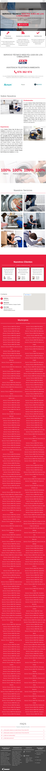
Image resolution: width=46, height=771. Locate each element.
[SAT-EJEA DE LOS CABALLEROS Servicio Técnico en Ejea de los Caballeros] (4, 1)
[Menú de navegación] (44, 1)
